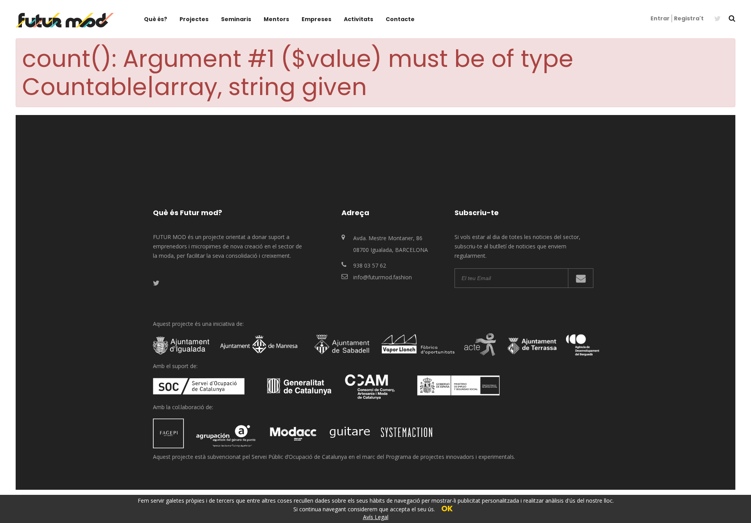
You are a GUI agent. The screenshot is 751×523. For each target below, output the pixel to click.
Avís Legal (375, 517)
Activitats (358, 19)
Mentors (276, 19)
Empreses (316, 19)
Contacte (400, 19)
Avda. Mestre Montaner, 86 (387, 238)
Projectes (194, 19)
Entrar (660, 18)
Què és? (155, 19)
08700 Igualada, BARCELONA (390, 249)
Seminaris (236, 19)
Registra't (689, 18)
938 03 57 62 (369, 265)
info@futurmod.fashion (382, 277)
